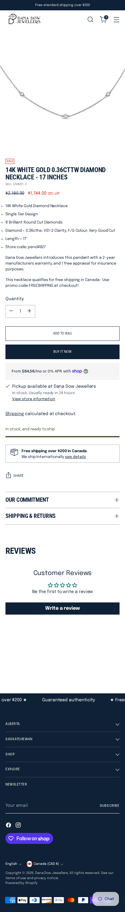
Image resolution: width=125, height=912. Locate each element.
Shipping (14, 414)
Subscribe (110, 806)
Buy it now (62, 352)
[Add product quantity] (29, 311)
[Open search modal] (90, 19)
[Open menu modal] (116, 19)
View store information (33, 399)
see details (75, 457)
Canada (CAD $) (46, 864)
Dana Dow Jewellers (51, 873)
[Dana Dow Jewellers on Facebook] (9, 826)
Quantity (14, 299)
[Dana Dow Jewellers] (23, 19)
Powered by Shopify (21, 883)
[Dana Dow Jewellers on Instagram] (18, 826)
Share (18, 476)
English (11, 864)
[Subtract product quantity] (11, 311)
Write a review (62, 608)
